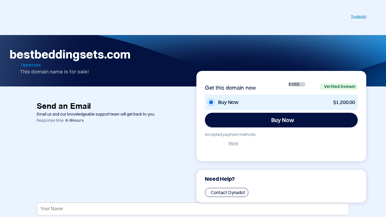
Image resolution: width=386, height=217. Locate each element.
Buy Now (282, 119)
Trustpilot (358, 16)
